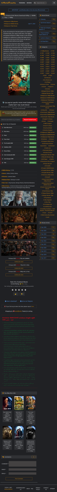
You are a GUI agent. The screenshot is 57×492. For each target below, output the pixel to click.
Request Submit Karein (30, 119)
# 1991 (42, 53)
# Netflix (51, 159)
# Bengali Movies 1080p (47, 91)
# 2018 (53, 69)
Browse (29, 3)
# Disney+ (51, 110)
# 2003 (53, 57)
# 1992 (47, 53)
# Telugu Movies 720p (47, 195)
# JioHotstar (51, 146)
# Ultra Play (47, 202)
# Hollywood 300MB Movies (47, 134)
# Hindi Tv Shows (47, 125)
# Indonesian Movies (47, 143)
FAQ (32, 488)
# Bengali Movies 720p (47, 93)
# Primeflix (47, 166)
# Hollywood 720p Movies (47, 137)
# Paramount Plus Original (47, 161)
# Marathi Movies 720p (47, 157)
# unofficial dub (47, 206)
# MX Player (44, 159)
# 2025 (45, 75)
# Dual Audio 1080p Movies (47, 112)
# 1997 (47, 55)
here (32, 306)
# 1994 (53, 53)
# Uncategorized (47, 204)
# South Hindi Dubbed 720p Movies (47, 187)
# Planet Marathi (47, 163)
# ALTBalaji (47, 82)
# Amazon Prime (44, 84)
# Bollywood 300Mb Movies (11, 23)
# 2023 (47, 73)
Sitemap (52, 488)
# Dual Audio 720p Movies (47, 117)
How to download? (11, 301)
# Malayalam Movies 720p (47, 154)
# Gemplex (50, 121)
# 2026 (50, 75)
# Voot (44, 212)
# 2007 (42, 62)
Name (4, 469)
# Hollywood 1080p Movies (47, 132)
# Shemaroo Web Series (47, 175)
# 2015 (53, 66)
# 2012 (53, 64)
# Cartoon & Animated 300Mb (48, 103)
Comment (5, 464)
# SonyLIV (47, 177)
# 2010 (42, 64)
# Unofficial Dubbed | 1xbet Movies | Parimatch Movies (47, 209)
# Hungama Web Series (47, 141)
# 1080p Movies (45, 51)
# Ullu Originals (47, 200)
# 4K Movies (47, 77)
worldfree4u (18, 311)
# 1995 (42, 55)
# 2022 (42, 73)
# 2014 (47, 66)
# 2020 (47, 71)
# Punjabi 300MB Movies (47, 168)
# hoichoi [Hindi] (47, 128)
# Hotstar (51, 139)
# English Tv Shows (47, 119)
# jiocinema (43, 146)
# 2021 (53, 71)
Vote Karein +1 (33, 127)
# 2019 (42, 71)
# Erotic (43, 121)
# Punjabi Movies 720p (47, 172)
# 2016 (42, 69)
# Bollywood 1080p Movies (11, 21)
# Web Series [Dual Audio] (47, 215)
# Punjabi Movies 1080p (47, 170)
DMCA (28, 488)
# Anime (52, 84)
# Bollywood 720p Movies (10, 26)
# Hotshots (44, 139)
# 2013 (42, 66)
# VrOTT (50, 212)
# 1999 (53, 55)
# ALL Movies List (47, 80)
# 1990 (52, 51)
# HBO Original (47, 123)
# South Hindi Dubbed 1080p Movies (48, 180)
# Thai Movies (47, 197)
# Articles (47, 89)
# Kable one (47, 148)
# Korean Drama (47, 152)
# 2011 (47, 64)
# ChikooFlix (44, 110)
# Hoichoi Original (47, 130)
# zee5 (47, 217)
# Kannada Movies (47, 150)
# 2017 (47, 69)
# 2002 (47, 57)
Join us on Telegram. (27, 301)
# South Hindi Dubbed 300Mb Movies (48, 184)
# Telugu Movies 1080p (47, 193)
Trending (22, 3)
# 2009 (53, 62)
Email (4, 473)
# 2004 (42, 60)
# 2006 (53, 60)
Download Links (19, 261)
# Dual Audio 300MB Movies (47, 114)
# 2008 (47, 62)
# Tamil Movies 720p (47, 191)
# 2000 (42, 57)
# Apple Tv (51, 86)
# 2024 (53, 73)
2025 (2, 14)
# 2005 (47, 60)
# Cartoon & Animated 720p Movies (47, 107)
